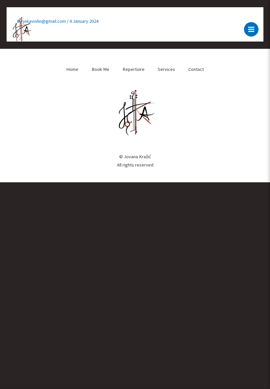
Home (72, 69)
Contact (196, 69)
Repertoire (133, 69)
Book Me (100, 69)
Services (166, 69)
